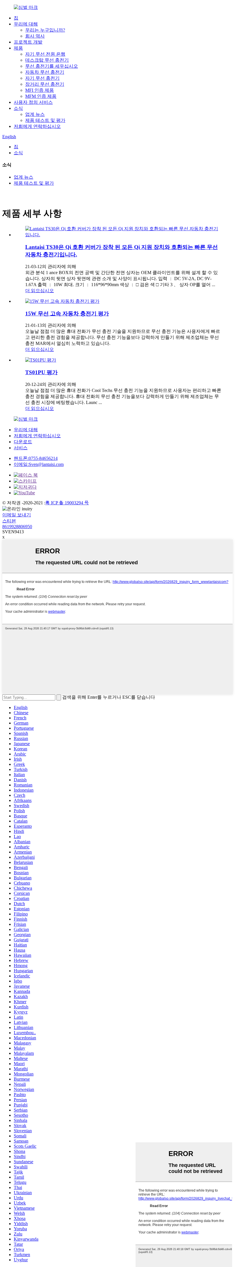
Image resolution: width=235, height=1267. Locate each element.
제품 (18, 48)
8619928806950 (17, 526)
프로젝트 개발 (28, 42)
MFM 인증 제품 (40, 96)
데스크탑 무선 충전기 (47, 60)
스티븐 (9, 520)
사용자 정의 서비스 (33, 102)
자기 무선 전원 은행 (45, 54)
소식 (18, 108)
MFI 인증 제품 (39, 90)
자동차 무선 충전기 (44, 72)
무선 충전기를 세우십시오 (51, 66)
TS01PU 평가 (41, 372)
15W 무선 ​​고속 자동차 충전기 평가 (67, 314)
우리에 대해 (26, 24)
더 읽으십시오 (39, 290)
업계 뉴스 (35, 114)
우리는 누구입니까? (45, 30)
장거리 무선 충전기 (44, 84)
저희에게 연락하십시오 (37, 126)
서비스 (21, 447)
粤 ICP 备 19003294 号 (67, 502)
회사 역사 (35, 36)
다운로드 (23, 441)
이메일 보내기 (16, 514)
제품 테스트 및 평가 (45, 120)
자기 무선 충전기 (42, 78)
